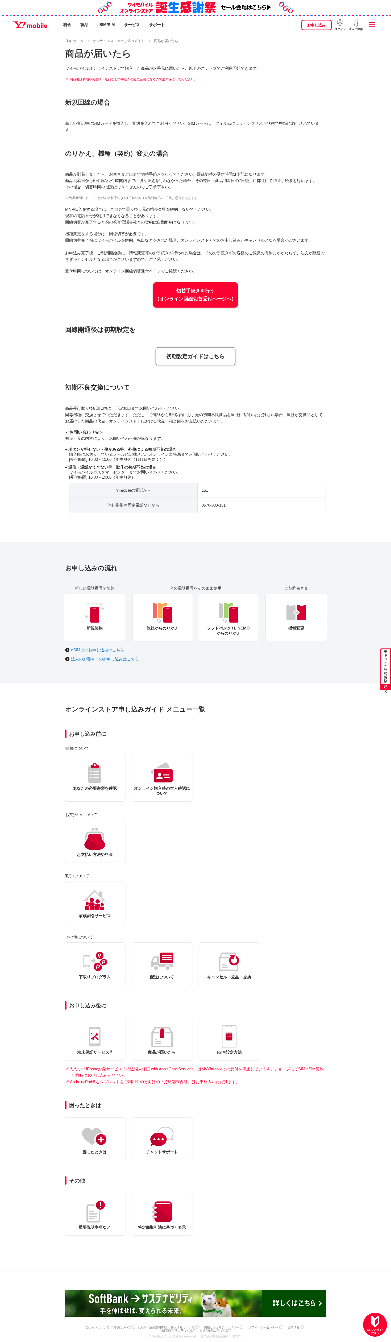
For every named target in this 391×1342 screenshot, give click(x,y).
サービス (132, 24)
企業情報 (294, 1327)
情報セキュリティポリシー (221, 1327)
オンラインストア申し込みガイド (119, 41)
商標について (122, 1327)
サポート (157, 24)
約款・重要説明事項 (153, 1327)
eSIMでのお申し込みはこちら (97, 650)
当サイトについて (97, 1327)
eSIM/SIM (106, 24)
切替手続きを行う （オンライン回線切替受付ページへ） (195, 295)
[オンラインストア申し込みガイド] (375, 1325)
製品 (84, 24)
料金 (67, 24)
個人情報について (182, 1327)
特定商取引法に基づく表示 (177, 1330)
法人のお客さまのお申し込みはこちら (105, 659)
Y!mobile (30, 24)
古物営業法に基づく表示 (215, 1330)
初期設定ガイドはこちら (195, 356)
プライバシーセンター (263, 1327)
